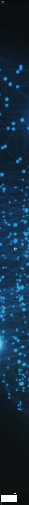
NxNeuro (14, 249)
